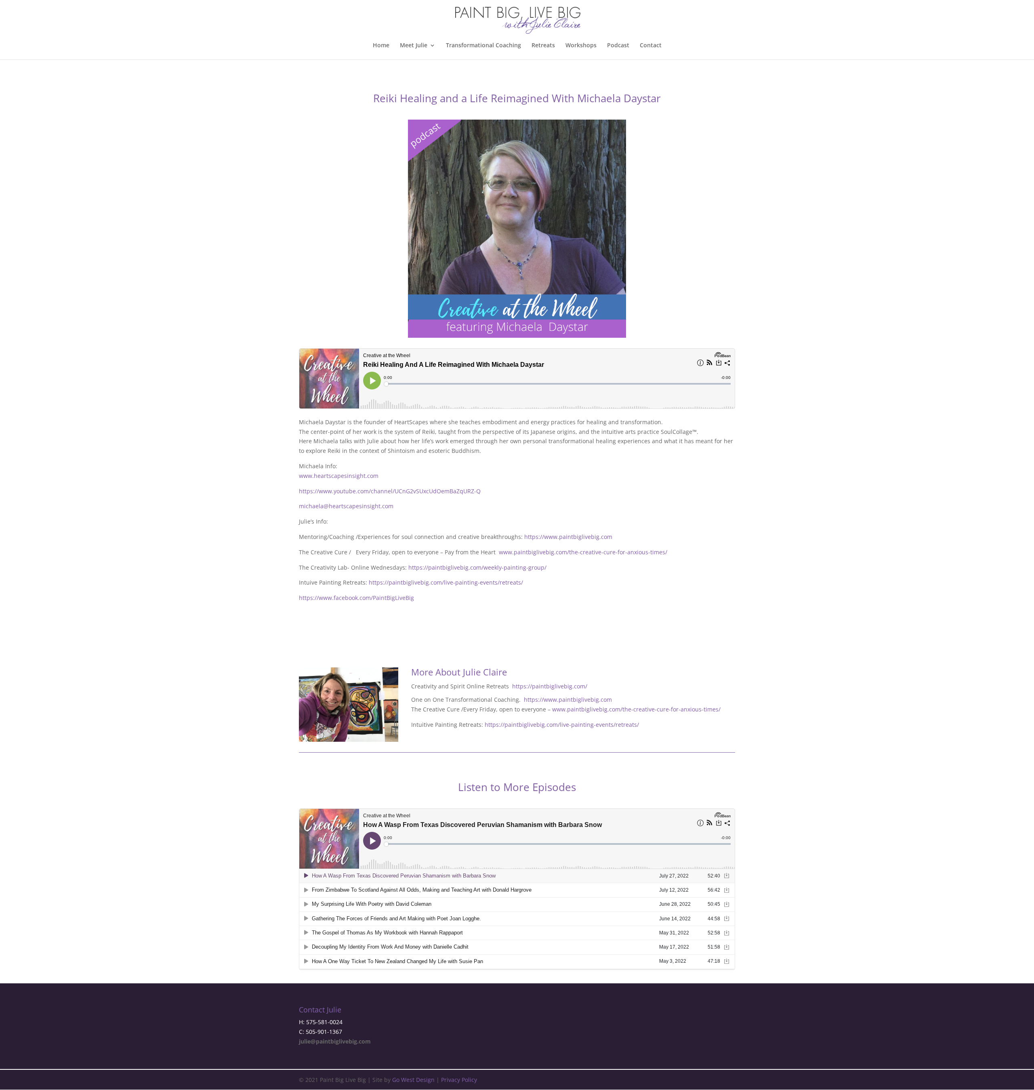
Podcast (618, 45)
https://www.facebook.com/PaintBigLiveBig (356, 598)
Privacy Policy (459, 1080)
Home (381, 45)
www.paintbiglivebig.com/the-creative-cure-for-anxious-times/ (583, 552)
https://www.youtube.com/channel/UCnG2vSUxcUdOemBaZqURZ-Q (390, 491)
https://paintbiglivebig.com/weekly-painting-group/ (477, 567)
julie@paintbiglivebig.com (335, 1041)
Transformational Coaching (483, 45)
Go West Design (413, 1080)
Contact (651, 45)
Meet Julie (413, 45)
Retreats (543, 45)
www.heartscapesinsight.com (338, 476)
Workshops (581, 45)
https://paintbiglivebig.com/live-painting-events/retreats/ (446, 582)
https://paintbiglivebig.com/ (549, 686)
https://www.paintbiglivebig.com (568, 537)
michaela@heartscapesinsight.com (346, 506)
